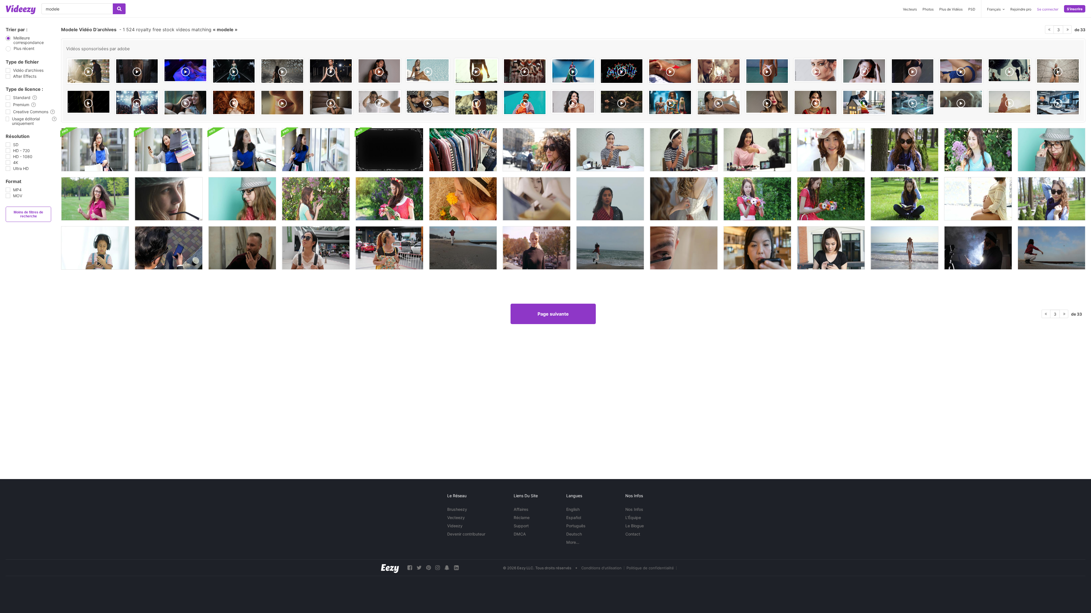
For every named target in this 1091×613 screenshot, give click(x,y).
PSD (971, 9)
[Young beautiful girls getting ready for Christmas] (525, 71)
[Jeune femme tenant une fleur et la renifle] (463, 199)
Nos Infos (634, 509)
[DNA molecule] (621, 71)
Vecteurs (910, 9)
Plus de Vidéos (951, 9)
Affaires (521, 509)
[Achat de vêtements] (463, 149)
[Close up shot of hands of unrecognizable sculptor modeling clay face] (961, 99)
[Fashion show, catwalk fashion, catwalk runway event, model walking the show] (137, 102)
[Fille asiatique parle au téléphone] (95, 149)
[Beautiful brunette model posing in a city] (282, 71)
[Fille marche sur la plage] (463, 248)
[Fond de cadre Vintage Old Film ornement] (389, 149)
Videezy (455, 525)
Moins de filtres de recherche (28, 214)
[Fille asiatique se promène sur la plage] (610, 199)
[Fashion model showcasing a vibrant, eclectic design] (670, 102)
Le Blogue (634, 525)
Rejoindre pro (1020, 9)
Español (573, 517)
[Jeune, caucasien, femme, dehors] (537, 248)
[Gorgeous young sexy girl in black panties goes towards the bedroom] (137, 71)
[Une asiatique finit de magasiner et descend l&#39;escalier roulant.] (242, 149)
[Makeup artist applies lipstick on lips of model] (718, 71)
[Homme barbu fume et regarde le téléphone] (978, 248)
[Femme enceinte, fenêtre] (978, 199)
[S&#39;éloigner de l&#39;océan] (904, 248)
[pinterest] (428, 567)
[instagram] (437, 567)
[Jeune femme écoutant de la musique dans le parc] (904, 149)
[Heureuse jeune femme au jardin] (978, 149)
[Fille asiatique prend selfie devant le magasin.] (169, 149)
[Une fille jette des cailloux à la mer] (1051, 248)
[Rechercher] (119, 8)
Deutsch (574, 534)
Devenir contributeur (466, 534)
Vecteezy (456, 517)
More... (572, 542)
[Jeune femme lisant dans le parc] (904, 199)
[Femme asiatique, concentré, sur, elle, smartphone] (757, 248)
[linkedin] (456, 567)
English (573, 509)
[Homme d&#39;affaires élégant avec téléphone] (169, 248)
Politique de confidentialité (650, 568)
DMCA (520, 534)
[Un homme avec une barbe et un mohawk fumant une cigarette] (242, 248)
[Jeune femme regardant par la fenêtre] (169, 199)
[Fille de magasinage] (316, 149)
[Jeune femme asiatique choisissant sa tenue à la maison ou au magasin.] (537, 199)
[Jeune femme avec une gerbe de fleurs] (389, 199)
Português (576, 525)
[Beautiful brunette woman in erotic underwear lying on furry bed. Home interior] (718, 102)
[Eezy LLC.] (390, 567)
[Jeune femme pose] (1051, 149)
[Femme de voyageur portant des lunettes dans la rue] (316, 248)
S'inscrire (1074, 9)
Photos (928, 9)
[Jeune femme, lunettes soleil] (537, 149)
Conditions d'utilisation (601, 568)
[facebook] (409, 567)
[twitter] (419, 567)
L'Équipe (633, 517)
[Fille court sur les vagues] (610, 248)
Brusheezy (457, 509)
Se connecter (1047, 9)
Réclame (522, 517)
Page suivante (553, 314)
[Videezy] (21, 9)
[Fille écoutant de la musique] (95, 248)
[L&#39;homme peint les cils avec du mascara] (684, 248)
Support (521, 525)
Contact (632, 534)
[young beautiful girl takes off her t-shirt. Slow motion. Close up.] (912, 71)
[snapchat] (446, 567)
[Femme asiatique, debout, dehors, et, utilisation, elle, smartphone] (831, 248)
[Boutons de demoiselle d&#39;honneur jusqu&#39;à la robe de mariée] (684, 199)
